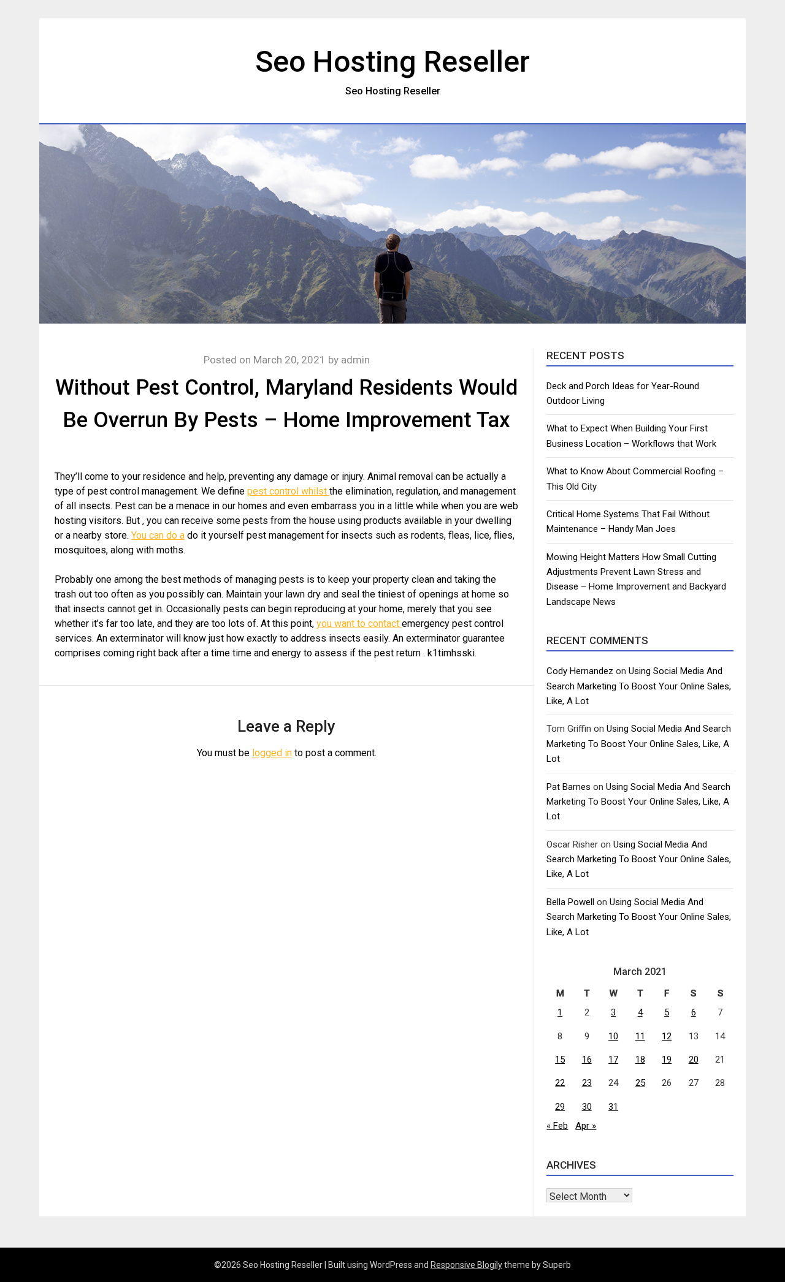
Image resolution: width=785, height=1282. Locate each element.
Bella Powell (570, 902)
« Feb (557, 1125)
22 (560, 1082)
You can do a (158, 535)
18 (640, 1059)
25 (640, 1082)
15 (560, 1059)
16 (587, 1059)
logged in (272, 753)
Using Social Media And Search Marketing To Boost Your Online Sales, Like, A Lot (638, 686)
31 (613, 1106)
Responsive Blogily (466, 1265)
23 (587, 1082)
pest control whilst (288, 491)
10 (613, 1036)
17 (613, 1059)
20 (694, 1059)
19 (667, 1059)
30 (587, 1106)
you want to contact (359, 623)
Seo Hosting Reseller (392, 61)
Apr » (585, 1125)
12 (667, 1036)
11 (640, 1036)
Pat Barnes (568, 786)
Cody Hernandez (579, 671)
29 (560, 1106)
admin (355, 360)
